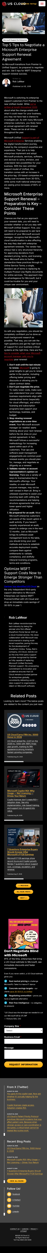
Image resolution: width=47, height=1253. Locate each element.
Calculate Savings (29, 4)
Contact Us (14, 1229)
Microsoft (24, 368)
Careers (25, 1229)
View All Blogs (17, 1181)
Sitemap (23, 1231)
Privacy (34, 1229)
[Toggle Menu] (42, 4)
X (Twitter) (16, 1199)
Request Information (23, 1064)
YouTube (15, 1205)
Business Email (12, 1037)
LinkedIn (15, 1211)
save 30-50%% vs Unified (21, 992)
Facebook (16, 1194)
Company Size (12, 1026)
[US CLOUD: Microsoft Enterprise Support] (14, 4)
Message (9, 1048)
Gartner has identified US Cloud (20, 586)
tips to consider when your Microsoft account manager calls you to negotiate (22, 356)
